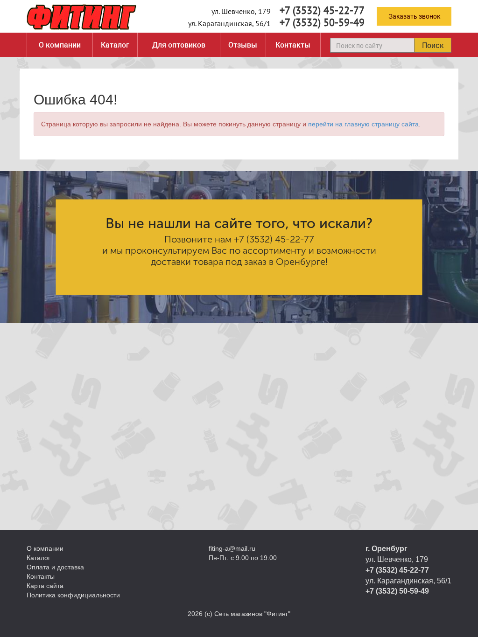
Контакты (292, 44)
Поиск (432, 45)
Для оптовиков (178, 44)
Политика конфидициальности (73, 595)
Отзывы (242, 44)
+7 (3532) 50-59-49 (322, 22)
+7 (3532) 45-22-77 (322, 10)
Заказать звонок (414, 16)
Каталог (115, 44)
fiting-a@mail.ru (232, 548)
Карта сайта (45, 585)
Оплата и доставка (55, 567)
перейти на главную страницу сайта (363, 124)
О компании (60, 44)
